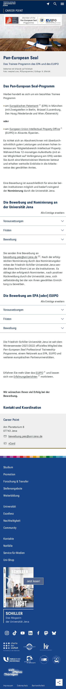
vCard (11, 443)
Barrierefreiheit (38, 685)
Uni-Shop (8, 560)
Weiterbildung (11, 495)
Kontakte (8, 538)
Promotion (9, 474)
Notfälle (8, 545)
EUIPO (41, 372)
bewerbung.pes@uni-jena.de (20, 257)
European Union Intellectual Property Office (36, 128)
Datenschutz (22, 685)
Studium (8, 467)
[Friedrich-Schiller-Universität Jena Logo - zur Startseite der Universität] (9, 4)
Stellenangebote (12, 488)
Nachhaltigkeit (11, 520)
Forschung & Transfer (15, 481)
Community (9, 527)
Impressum (8, 685)
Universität (9, 506)
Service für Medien (14, 552)
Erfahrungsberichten (27, 376)
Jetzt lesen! (33, 581)
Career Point (14, 10)
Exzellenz (8, 513)
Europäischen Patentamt (25, 105)
